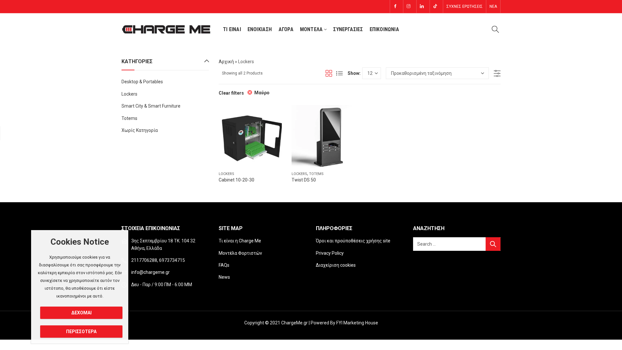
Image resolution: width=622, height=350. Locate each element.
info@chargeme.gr (150, 272)
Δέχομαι (81, 312)
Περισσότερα (81, 331)
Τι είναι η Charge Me (240, 240)
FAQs (224, 265)
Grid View (329, 73)
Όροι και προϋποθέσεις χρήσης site (353, 240)
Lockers (226, 174)
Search (493, 244)
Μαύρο (262, 92)
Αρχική (226, 61)
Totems (316, 174)
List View (339, 73)
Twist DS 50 (304, 179)
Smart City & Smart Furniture (150, 106)
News (224, 277)
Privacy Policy (330, 253)
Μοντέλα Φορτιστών (240, 253)
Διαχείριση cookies (336, 265)
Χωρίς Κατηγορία (139, 130)
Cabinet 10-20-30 (236, 179)
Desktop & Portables (142, 81)
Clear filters (231, 93)
